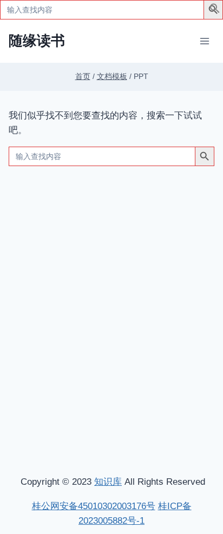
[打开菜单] (204, 40)
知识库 (108, 482)
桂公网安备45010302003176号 (93, 506)
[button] (214, 10)
